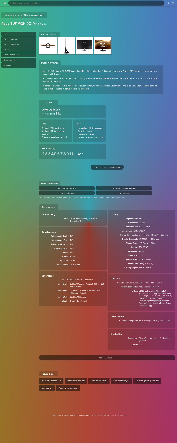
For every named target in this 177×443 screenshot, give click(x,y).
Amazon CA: (124, 188)
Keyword (121, 381)
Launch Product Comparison (107, 167)
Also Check (9, 65)
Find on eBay (124, 193)
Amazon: (67, 188)
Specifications (9, 60)
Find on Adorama (67, 193)
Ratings (7, 49)
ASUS (17, 15)
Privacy (106, 415)
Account (123, 415)
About (94, 415)
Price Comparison (11, 55)
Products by (99, 381)
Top (5, 34)
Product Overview (11, 44)
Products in (76, 381)
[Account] (172, 3)
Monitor (8, 15)
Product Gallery (11, 39)
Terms (100, 415)
